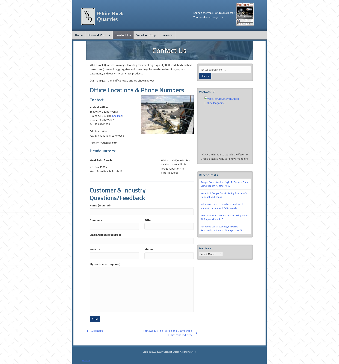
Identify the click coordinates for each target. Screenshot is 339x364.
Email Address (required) (105, 234)
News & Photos (99, 35)
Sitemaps (97, 330)
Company (96, 220)
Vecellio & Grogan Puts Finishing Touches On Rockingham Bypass (224, 195)
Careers (167, 35)
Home (79, 35)
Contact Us (123, 35)
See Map (117, 116)
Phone (148, 249)
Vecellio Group (146, 35)
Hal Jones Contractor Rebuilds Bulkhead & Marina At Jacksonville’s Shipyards (223, 206)
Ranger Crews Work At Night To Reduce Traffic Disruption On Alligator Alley (225, 184)
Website (95, 249)
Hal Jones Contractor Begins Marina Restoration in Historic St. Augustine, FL (221, 228)
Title (147, 220)
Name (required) (100, 205)
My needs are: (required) (105, 264)
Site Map (86, 360)
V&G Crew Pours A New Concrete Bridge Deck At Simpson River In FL (225, 217)
